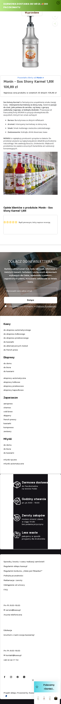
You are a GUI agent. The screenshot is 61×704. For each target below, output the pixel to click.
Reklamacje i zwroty (13, 580)
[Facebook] (5, 676)
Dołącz (30, 300)
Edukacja (8, 630)
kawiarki (7, 423)
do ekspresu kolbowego (14, 334)
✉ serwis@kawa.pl (12, 610)
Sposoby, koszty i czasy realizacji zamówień (24, 561)
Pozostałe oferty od (30, 77)
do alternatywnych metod (16, 346)
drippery (7, 415)
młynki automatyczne (14, 463)
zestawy (7, 431)
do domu (8, 363)
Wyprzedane (32, 12)
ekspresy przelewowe (14, 386)
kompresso (9, 427)
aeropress (8, 403)
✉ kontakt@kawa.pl (12, 655)
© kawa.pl (8, 689)
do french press (11, 350)
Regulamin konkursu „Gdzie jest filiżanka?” (23, 571)
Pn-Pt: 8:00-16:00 (12, 605)
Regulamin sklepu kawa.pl (15, 566)
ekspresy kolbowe (12, 382)
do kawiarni (9, 371)
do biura (7, 367)
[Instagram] (11, 676)
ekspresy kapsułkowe (14, 390)
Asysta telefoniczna (13, 614)
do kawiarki (9, 342)
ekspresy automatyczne (15, 378)
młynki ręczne (10, 459)
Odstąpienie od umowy (14, 585)
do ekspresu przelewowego (16, 338)
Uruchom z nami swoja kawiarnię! (19, 635)
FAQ (6, 589)
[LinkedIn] (24, 676)
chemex (7, 407)
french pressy (10, 419)
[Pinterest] (18, 676)
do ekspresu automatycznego (17, 330)
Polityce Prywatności (46, 306)
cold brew (8, 411)
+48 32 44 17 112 (11, 660)
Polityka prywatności (13, 575)
